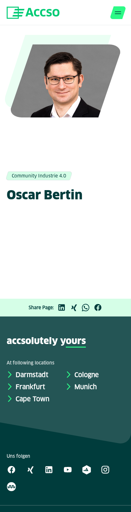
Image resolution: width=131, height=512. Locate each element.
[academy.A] (86, 469)
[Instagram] (105, 469)
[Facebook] (99, 307)
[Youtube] (67, 469)
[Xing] (75, 307)
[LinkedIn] (63, 307)
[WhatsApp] (87, 307)
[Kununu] (11, 486)
